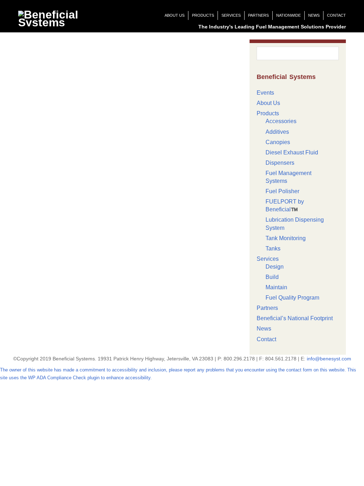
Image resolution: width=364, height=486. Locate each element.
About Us (174, 15)
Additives (277, 132)
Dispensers (280, 163)
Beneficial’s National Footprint (295, 318)
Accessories (281, 121)
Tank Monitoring (286, 238)
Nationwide (288, 15)
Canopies (278, 142)
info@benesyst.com (329, 358)
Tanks (273, 248)
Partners (258, 15)
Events (265, 93)
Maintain (276, 287)
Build (272, 277)
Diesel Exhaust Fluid (292, 152)
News (314, 15)
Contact (336, 15)
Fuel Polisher (282, 191)
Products (203, 15)
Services (231, 15)
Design (275, 267)
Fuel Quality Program (292, 298)
